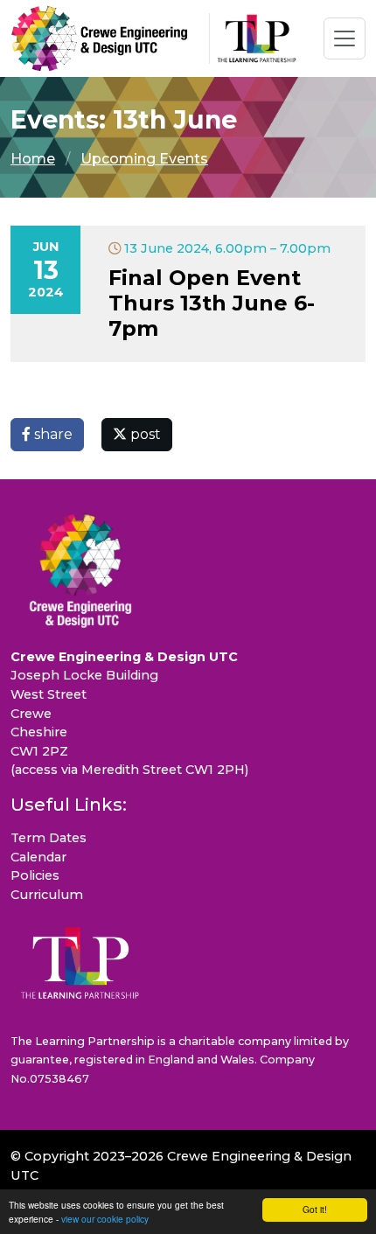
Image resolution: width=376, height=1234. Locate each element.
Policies (34, 875)
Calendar (38, 857)
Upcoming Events (144, 158)
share (52, 434)
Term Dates (48, 838)
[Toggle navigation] (345, 38)
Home (32, 158)
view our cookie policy (105, 1218)
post (144, 434)
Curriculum (46, 895)
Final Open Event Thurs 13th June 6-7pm (211, 303)
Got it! (315, 1209)
